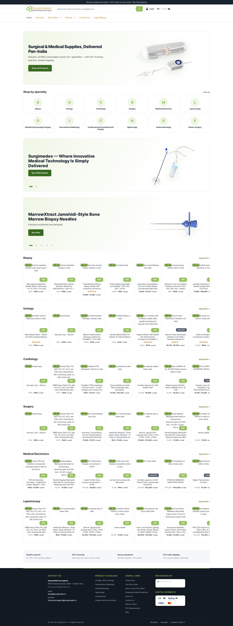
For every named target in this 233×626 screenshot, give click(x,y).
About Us (129, 596)
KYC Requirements (132, 608)
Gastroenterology (102, 588)
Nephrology (100, 592)
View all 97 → (204, 309)
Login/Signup (100, 17)
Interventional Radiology (104, 584)
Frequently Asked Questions (136, 592)
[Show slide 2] (36, 186)
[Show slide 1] (31, 186)
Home (29, 17)
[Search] (139, 9)
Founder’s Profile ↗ (178, 622)
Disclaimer (154, 622)
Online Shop (130, 580)
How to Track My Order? (135, 588)
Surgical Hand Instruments (105, 600)
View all (206, 92)
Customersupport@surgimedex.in (62, 600)
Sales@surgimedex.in (57, 594)
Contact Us (84, 17)
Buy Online (53, 17)
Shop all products (40, 68)
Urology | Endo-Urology (104, 580)
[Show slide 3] (41, 245)
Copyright (164, 622)
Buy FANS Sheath (40, 173)
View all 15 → (204, 258)
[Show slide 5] (52, 245)
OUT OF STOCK (181, 330)
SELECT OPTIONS (43, 279)
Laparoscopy (100, 596)
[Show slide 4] (47, 245)
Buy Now (36, 232)
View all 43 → (204, 407)
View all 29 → (204, 501)
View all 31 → (204, 454)
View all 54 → (204, 359)
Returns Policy (131, 604)
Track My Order (131, 584)
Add (43, 330)
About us (40, 17)
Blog (127, 612)
